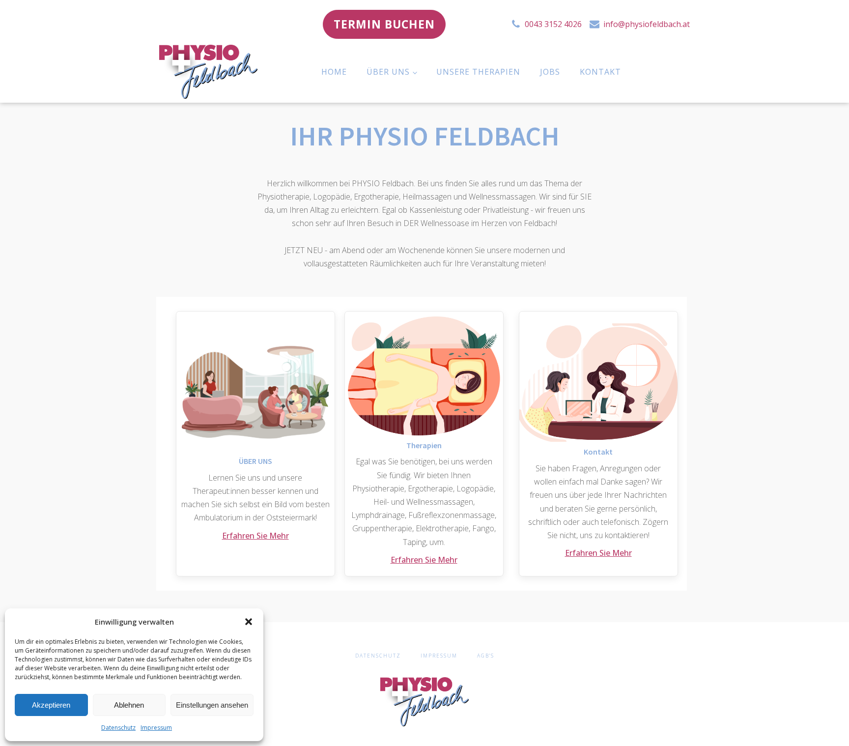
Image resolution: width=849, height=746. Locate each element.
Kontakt (600, 71)
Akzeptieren (51, 705)
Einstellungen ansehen (212, 705)
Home (334, 71)
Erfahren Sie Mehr (255, 535)
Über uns (388, 71)
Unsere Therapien (478, 71)
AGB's (485, 655)
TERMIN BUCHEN (384, 24)
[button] (249, 622)
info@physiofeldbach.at (646, 24)
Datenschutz (118, 727)
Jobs (550, 71)
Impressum (156, 727)
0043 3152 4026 (553, 24)
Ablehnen (129, 705)
